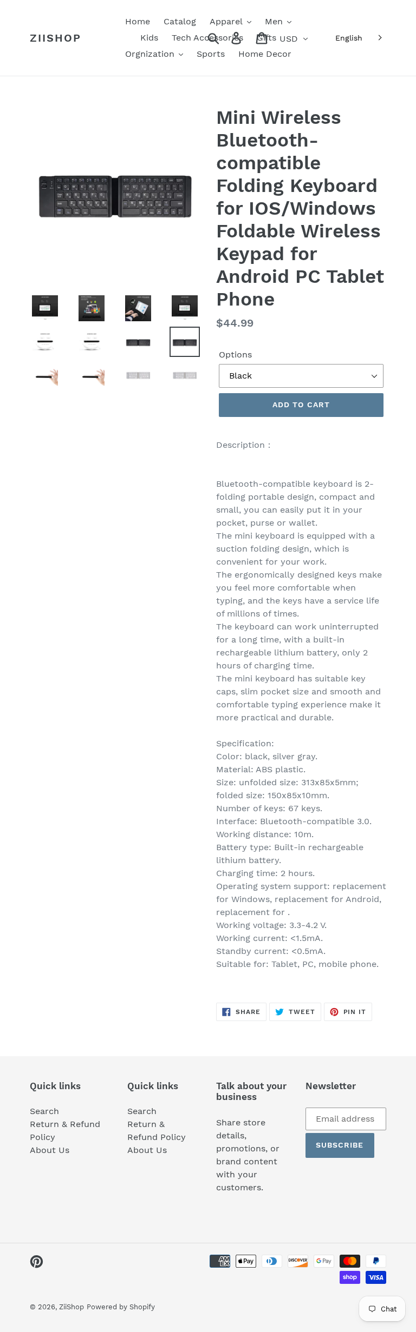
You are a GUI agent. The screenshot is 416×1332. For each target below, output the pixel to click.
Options (235, 354)
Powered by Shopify (121, 1307)
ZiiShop (55, 37)
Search (44, 1111)
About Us (49, 1150)
